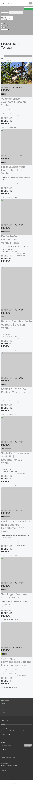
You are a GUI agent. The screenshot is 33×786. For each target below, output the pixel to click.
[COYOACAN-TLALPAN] (7, 18)
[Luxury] (1, 448)
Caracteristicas (4, 31)
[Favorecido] (1, 96)
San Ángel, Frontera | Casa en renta (14, 596)
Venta (2, 94)
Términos (3, 709)
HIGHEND (6, 87)
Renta (2, 589)
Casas (5, 94)
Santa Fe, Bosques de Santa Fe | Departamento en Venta (15, 458)
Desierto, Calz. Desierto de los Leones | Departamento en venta (16, 526)
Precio (2, 33)
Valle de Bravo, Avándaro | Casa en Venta (13, 102)
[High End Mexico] (8, 3)
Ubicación (3, 14)
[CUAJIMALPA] (7, 19)
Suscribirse (28, 745)
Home (2, 40)
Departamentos (7, 231)
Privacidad (3, 712)
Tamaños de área (4, 21)
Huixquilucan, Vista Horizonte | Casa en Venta (13, 170)
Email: (3, 742)
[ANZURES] (7, 16)
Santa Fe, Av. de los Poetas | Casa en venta (15, 390)
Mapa (2, 706)
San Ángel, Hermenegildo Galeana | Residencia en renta (16, 662)
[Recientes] (1, 654)
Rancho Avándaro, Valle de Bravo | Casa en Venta (16, 324)
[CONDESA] (7, 17)
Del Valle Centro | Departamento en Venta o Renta (12, 239)
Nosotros (3, 703)
